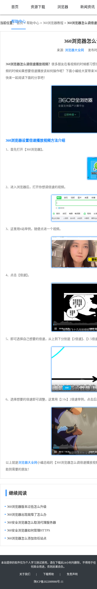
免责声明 (72, 574)
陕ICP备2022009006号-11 (48, 581)
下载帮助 (48, 574)
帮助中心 (18, 21)
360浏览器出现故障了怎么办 (26, 514)
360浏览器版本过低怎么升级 (26, 506)
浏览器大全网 (74, 50)
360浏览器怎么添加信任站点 (26, 538)
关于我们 (24, 574)
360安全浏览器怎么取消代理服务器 (31, 522)
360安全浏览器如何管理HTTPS (28, 530)
